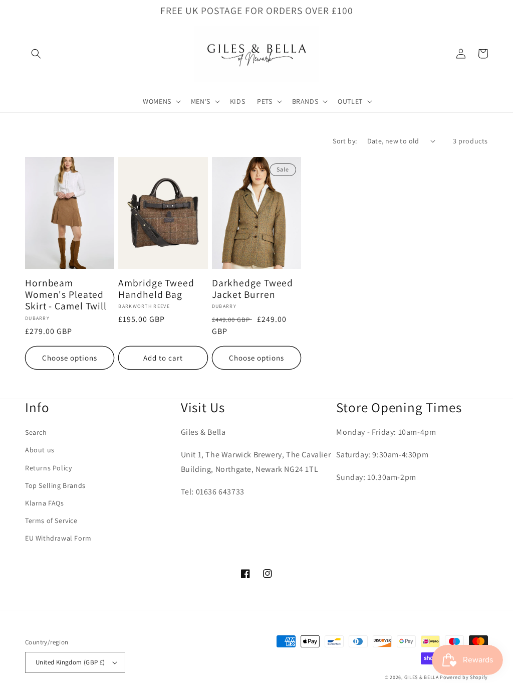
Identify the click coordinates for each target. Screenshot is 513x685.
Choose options (69, 358)
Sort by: (345, 140)
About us (40, 449)
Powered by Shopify (464, 677)
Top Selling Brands (55, 485)
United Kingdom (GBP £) (70, 662)
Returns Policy (48, 467)
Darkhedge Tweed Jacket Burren (253, 289)
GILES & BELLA (421, 677)
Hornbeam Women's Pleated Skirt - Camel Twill (66, 294)
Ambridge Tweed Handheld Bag (156, 289)
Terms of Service (51, 520)
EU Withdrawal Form (58, 538)
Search (36, 432)
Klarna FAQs (44, 502)
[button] (36, 54)
